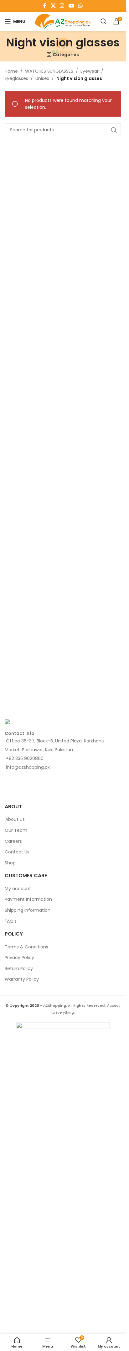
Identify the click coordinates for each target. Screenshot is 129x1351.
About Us (15, 819)
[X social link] (53, 6)
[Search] (103, 21)
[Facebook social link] (45, 6)
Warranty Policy (22, 979)
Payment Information (28, 899)
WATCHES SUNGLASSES (49, 71)
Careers (13, 841)
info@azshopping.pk (28, 767)
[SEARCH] (114, 130)
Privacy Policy (19, 958)
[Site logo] (63, 21)
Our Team (16, 830)
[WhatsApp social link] (80, 6)
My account (18, 889)
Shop (10, 863)
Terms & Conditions (26, 947)
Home (11, 71)
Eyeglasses (16, 78)
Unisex (42, 78)
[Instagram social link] (62, 6)
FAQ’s (11, 921)
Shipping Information (27, 910)
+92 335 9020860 (25, 758)
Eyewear (89, 71)
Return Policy (19, 969)
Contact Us (17, 852)
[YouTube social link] (71, 6)
